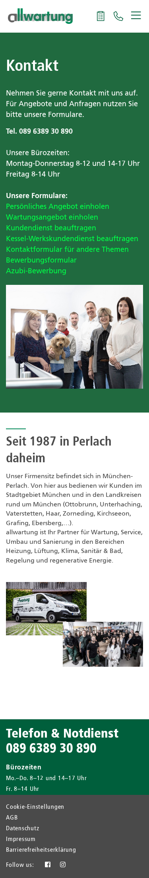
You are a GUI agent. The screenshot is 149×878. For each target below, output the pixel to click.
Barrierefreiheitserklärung (41, 850)
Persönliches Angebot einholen (57, 206)
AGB (11, 818)
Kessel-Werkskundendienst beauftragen (72, 239)
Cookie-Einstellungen (35, 807)
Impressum (21, 839)
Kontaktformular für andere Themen (67, 249)
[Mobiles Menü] (137, 16)
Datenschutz (22, 828)
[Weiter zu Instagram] (63, 865)
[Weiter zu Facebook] (48, 865)
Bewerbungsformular (41, 260)
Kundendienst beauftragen (51, 228)
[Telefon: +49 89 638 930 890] (119, 18)
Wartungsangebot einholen (52, 217)
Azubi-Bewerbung (36, 271)
